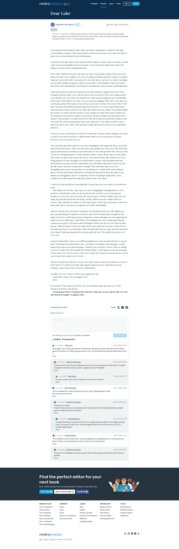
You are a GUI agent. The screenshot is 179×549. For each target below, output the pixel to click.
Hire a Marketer (45, 516)
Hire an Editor (44, 510)
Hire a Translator (45, 521)
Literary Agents (126, 513)
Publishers (124, 516)
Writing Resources (107, 519)
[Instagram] (128, 533)
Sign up (127, 4)
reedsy (50, 4)
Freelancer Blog (86, 521)
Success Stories (66, 519)
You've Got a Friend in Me (84, 39)
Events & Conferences (88, 516)
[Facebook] (135, 533)
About (62, 507)
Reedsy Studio (105, 507)
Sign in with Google (63, 492)
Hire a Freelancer (46, 507)
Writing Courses (86, 513)
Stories (103, 4)
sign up (63, 335)
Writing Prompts (126, 510)
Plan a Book (104, 513)
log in (70, 335)
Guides (82, 510)
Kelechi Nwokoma (70, 388)
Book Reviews (125, 507)
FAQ (40, 539)
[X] (125, 533)
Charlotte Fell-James (73, 362)
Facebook (81, 492)
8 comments (122, 25)
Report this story (57, 313)
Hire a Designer (45, 513)
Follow (77, 24)
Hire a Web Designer (47, 524)
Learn (111, 4)
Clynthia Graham (70, 435)
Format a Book (105, 516)
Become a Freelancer (68, 516)
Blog (81, 507)
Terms (46, 539)
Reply (54, 356)
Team (62, 510)
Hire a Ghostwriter (46, 519)
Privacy (53, 539)
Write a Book (105, 510)
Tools (118, 4)
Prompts (94, 4)
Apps (65, 4)
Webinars (83, 519)
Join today (45, 492)
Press (62, 513)
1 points (60, 345)
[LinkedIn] (132, 533)
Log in (136, 4)
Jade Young (69, 345)
